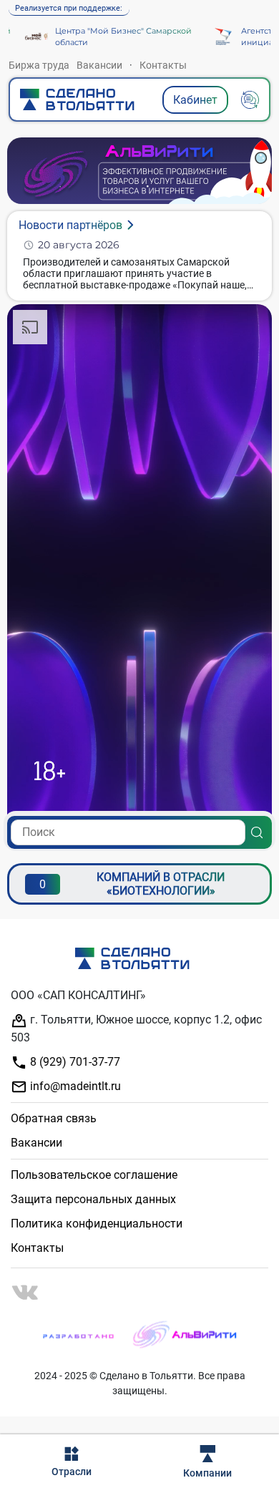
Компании (207, 1473)
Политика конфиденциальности (96, 1223)
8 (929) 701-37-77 (73, 1062)
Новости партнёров (70, 225)
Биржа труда (39, 65)
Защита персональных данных (93, 1199)
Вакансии (99, 65)
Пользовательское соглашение (94, 1175)
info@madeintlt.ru (74, 1086)
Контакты (163, 65)
